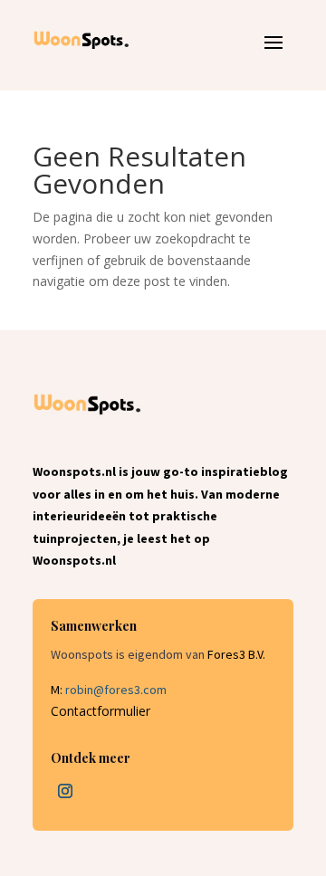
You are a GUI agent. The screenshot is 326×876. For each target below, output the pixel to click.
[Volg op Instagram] (65, 790)
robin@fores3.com (116, 689)
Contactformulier (100, 710)
